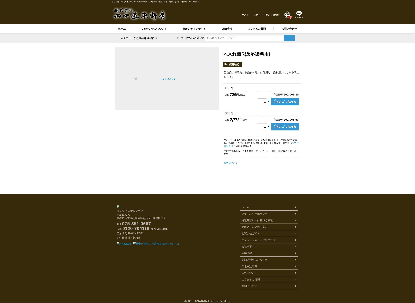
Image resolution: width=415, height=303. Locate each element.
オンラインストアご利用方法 (258, 240)
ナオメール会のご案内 (254, 226)
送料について (230, 162)
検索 (289, 38)
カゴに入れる (287, 101)
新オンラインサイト (194, 28)
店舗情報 (227, 28)
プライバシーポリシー (254, 213)
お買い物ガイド (251, 233)
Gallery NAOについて (154, 28)
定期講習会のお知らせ (254, 259)
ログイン (258, 14)
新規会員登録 (272, 14)
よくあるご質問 (257, 28)
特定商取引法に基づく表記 (257, 220)
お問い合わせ (289, 28)
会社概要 (247, 246)
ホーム (122, 28)
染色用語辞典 (249, 266)
